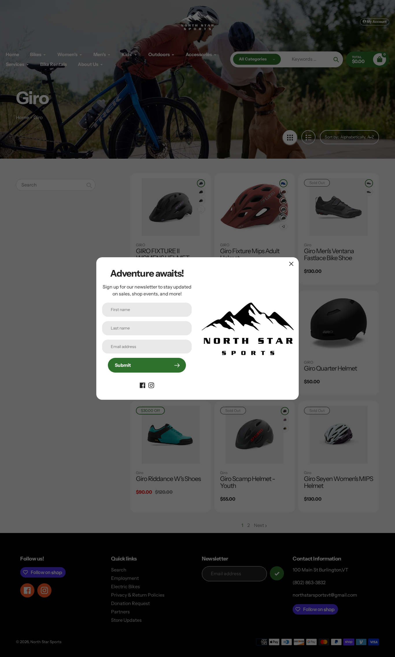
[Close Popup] (291, 263)
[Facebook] (142, 385)
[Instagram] (151, 385)
